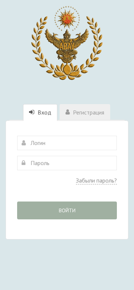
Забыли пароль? (96, 180)
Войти (67, 210)
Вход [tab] (43, 112)
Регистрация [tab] (87, 112)
